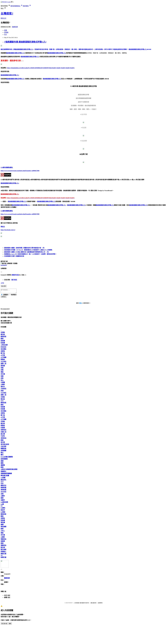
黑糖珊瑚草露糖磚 (6, 473)
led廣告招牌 (4, 502)
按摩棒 (3, 541)
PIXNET (70, 602)
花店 (2, 483)
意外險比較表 (5, 444)
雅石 (2, 452)
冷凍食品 (3, 388)
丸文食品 (3, 361)
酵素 (2, 440)
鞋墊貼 (3, 359)
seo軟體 (3, 477)
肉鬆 (2, 370)
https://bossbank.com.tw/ (8, 230)
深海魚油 (3, 438)
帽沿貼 (3, 334)
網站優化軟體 (5, 475)
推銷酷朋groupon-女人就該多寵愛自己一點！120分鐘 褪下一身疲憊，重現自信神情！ (30, 254)
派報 (2, 493)
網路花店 (3, 485)
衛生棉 (3, 547)
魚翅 (2, 390)
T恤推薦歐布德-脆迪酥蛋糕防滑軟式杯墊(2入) (25, 42)
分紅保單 (3, 446)
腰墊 (2, 463)
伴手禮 (3, 374)
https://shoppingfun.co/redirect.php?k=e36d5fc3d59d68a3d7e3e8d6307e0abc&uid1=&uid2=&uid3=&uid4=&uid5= (41, 68)
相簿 (5, 30)
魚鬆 (2, 367)
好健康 (3, 427)
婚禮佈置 (3, 487)
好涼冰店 (3, 347)
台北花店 (3, 491)
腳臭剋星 (3, 336)
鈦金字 (3, 510)
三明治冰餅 (4, 345)
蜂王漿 (3, 434)
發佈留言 (3, 296)
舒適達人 (3, 551)
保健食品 (3, 429)
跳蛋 (2, 543)
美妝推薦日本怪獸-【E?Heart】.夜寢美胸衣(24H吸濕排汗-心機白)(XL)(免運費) (28, 250)
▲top (2, 283)
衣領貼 (3, 332)
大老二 (3, 530)
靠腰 (2, 461)
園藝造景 (3, 448)
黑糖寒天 (3, 471)
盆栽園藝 (3, 450)
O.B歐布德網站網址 (7, 167)
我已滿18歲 (4, 623)
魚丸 (2, 380)
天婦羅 (3, 382)
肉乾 (2, 378)
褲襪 (2, 524)
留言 (17, 275)
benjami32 (4, 265)
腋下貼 (3, 353)
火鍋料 (3, 384)
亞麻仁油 (3, 432)
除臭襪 (3, 340)
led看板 (3, 512)
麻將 (2, 528)
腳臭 (2, 338)
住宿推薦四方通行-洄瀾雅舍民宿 (14, 256)
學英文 (3, 226)
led (1, 506)
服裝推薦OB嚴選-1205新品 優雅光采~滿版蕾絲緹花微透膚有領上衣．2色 (26, 252)
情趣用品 (3, 539)
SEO (2, 481)
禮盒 (2, 372)
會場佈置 (3, 489)
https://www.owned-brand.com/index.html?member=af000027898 (20, 170)
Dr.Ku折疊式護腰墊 (7, 457)
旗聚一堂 (3, 363)
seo (2, 555)
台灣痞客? (7, 13)
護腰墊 (3, 465)
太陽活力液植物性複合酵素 (9, 469)
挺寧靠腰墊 (4, 459)
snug (2, 400)
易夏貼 (3, 351)
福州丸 (3, 386)
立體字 (3, 496)
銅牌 (2, 498)
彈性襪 (3, 522)
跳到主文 (3, 18)
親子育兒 (14, 279)
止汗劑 (3, 355)
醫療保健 (15, 27)
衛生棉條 (3, 549)
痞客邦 (14, 275)
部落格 (6, 32)
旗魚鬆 (3, 365)
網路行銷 (3, 553)
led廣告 (3, 508)
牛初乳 (3, 436)
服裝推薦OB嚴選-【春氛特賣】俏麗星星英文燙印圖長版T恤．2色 (24, 248)
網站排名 (3, 479)
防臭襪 (3, 342)
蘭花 (2, 454)
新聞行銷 (3, 557)
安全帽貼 (3, 349)
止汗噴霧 (3, 357)
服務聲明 (100, 602)
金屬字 (3, 500)
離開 (10, 623)
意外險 (3, 442)
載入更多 (3, 286)
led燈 (2, 504)
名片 (5, 34)
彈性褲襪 (3, 526)
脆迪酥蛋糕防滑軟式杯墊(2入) (15, 53)
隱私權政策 (93, 602)
